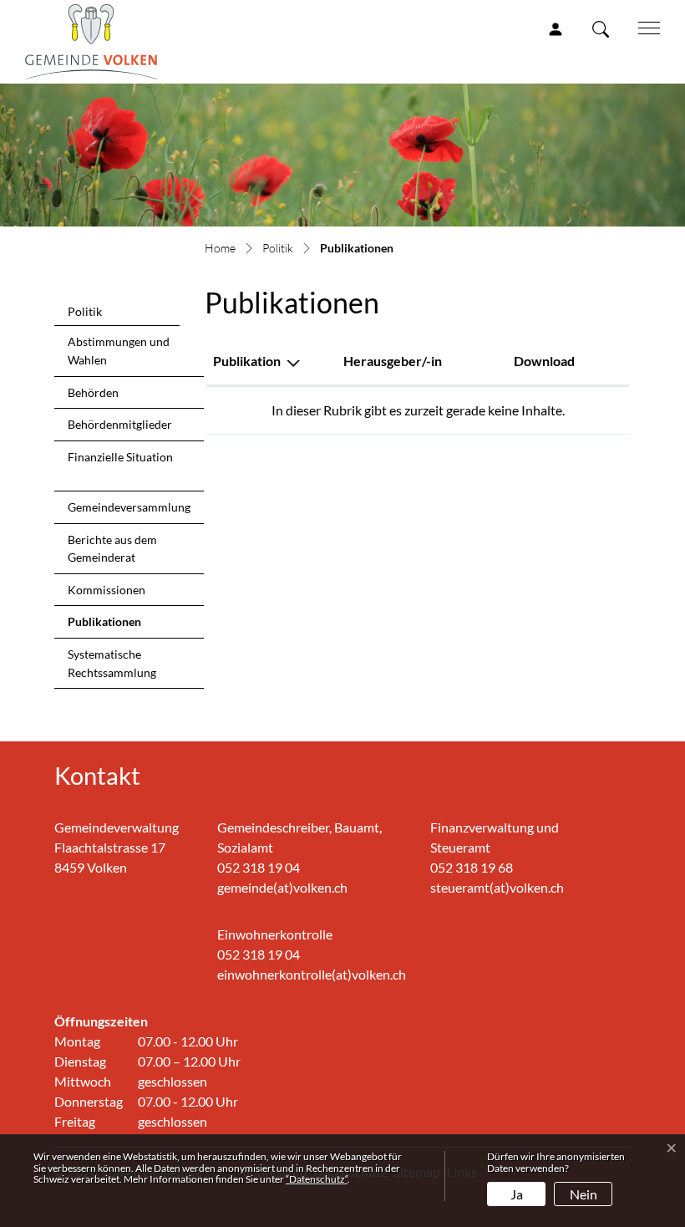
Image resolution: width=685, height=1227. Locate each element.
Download (544, 361)
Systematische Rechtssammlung (112, 663)
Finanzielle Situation (120, 457)
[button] (604, 28)
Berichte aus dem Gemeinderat (112, 548)
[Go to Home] (220, 249)
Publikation (247, 361)
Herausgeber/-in (392, 361)
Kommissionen (106, 590)
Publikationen (106, 626)
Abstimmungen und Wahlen (119, 350)
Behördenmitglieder (120, 424)
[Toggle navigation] (643, 26)
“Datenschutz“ (317, 1179)
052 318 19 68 (471, 867)
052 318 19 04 (258, 867)
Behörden (93, 392)
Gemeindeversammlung (129, 507)
